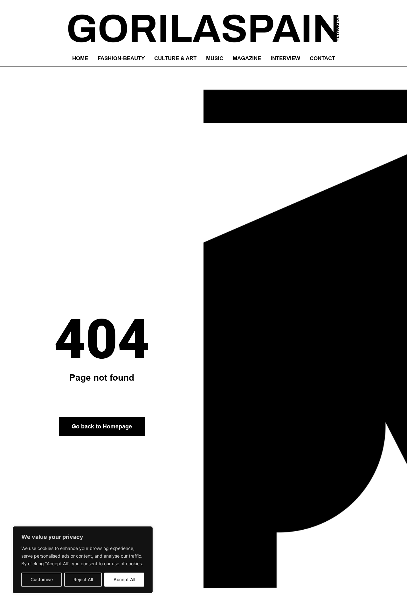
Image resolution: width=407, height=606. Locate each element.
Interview (285, 58)
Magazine (247, 58)
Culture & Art (175, 58)
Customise (42, 579)
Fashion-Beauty (121, 58)
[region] (83, 559)
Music (214, 58)
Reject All (83, 579)
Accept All (124, 579)
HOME (80, 58)
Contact (322, 58)
